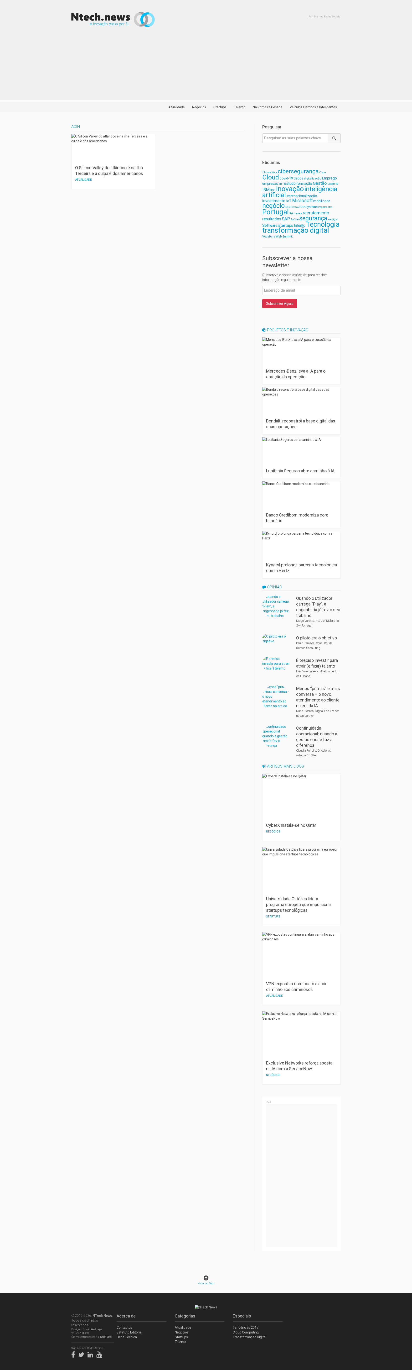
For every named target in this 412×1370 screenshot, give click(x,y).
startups (285, 225)
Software (270, 225)
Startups (220, 107)
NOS (288, 207)
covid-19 (286, 178)
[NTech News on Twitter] (82, 1354)
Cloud (270, 177)
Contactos (124, 1327)
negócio (273, 206)
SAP (286, 218)
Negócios (199, 107)
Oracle (296, 207)
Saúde (295, 219)
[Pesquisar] (334, 138)
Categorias (185, 1315)
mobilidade (321, 201)
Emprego (329, 178)
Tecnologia (323, 224)
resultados (271, 219)
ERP (281, 183)
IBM (266, 189)
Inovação (290, 189)
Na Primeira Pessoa (267, 107)
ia (337, 183)
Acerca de (126, 1315)
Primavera (295, 213)
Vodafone (268, 236)
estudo (290, 183)
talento (299, 225)
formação (304, 183)
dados (298, 178)
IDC (272, 190)
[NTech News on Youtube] (100, 1354)
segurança (313, 218)
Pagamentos (325, 207)
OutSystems (309, 207)
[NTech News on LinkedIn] (92, 1354)
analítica (272, 172)
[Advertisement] (206, 66)
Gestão (320, 183)
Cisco (322, 172)
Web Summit (284, 236)
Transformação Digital (249, 1337)
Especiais (242, 1315)
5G (264, 172)
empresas (270, 184)
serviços (333, 219)
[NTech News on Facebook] (74, 1354)
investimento (273, 200)
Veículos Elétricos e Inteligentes (313, 107)
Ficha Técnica (127, 1337)
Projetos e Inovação (287, 330)
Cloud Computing (246, 1332)
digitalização (312, 178)
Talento (239, 107)
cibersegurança (298, 171)
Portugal (275, 212)
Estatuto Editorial (129, 1332)
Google (331, 183)
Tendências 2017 (245, 1327)
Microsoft (302, 200)
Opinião (274, 587)
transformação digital (295, 230)
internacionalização (302, 196)
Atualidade (176, 107)
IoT (288, 201)
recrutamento (316, 212)
